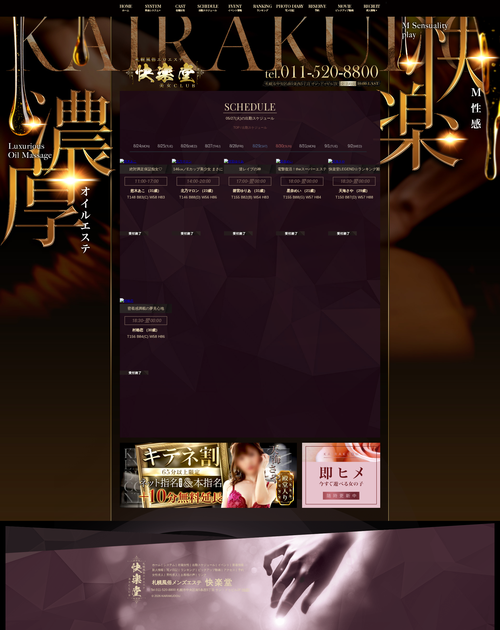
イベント (223, 564)
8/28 (236, 146)
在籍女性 (183, 564)
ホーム (156, 564)
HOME (126, 8)
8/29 (260, 146)
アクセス (229, 569)
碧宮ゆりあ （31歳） (250, 191)
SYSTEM (153, 8)
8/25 (165, 146)
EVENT (235, 8)
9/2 (355, 146)
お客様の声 (188, 574)
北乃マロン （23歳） (198, 191)
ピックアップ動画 (209, 569)
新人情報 (158, 569)
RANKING (262, 8)
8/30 (284, 146)
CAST (180, 8)
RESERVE (317, 8)
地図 (245, 590)
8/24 (141, 146)
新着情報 (238, 564)
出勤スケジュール (203, 564)
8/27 (213, 146)
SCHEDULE (207, 8)
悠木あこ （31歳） (145, 191)
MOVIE (344, 8)
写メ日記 (172, 569)
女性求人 (158, 574)
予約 (241, 569)
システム (169, 564)
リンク (202, 574)
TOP (236, 127)
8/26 (189, 146)
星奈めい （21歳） (302, 191)
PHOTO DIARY (289, 8)
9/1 (331, 146)
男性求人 (172, 574)
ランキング (188, 569)
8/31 (307, 146)
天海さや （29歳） (354, 191)
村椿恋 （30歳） (145, 330)
